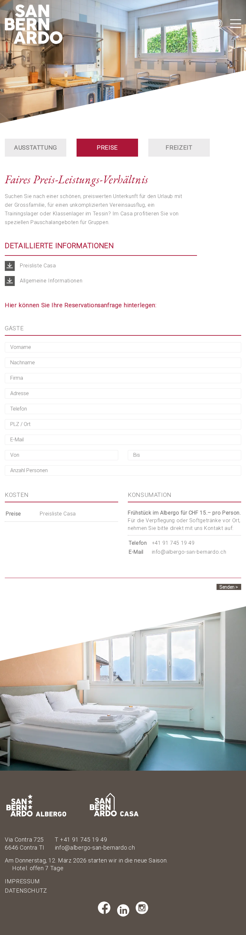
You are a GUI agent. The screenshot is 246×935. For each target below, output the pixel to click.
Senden (226, 587)
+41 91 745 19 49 (173, 543)
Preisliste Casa (58, 514)
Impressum (22, 881)
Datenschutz (26, 890)
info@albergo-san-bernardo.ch (189, 552)
